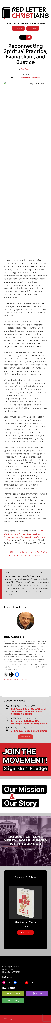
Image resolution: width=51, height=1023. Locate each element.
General (37, 78)
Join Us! (18, 28)
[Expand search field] (29, 37)
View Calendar (25, 737)
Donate (33, 28)
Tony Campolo (26, 69)
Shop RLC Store (25, 877)
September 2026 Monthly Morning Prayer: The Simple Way (29, 722)
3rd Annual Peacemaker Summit (29, 731)
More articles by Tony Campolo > (16, 680)
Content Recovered (26, 78)
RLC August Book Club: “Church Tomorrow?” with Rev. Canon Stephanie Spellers (28, 711)
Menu (23, 37)
